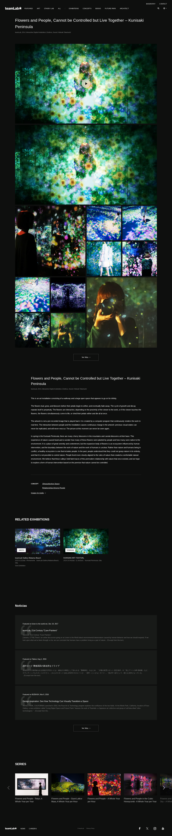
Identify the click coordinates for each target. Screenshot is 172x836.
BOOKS (98, 8)
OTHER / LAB (49, 8)
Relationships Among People (53, 488)
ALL (59, 8)
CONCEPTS (87, 8)
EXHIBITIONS (74, 8)
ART (38, 8)
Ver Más (85, 357)
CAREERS (33, 829)
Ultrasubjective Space (51, 484)
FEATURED (28, 8)
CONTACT (163, 4)
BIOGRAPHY (150, 4)
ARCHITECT (124, 8)
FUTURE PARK (110, 8)
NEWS (23, 829)
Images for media (37, 493)
